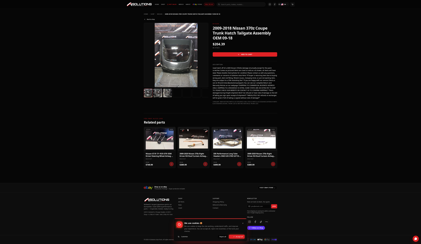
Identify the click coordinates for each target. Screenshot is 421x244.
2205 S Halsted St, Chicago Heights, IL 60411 (157, 212)
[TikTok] (261, 221)
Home (146, 14)
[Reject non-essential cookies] (243, 223)
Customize (184, 237)
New (180, 205)
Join (274, 206)
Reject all (222, 237)
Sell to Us (209, 4)
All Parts (181, 202)
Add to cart (246, 54)
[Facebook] (275, 4)
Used (180, 208)
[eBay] (266, 221)
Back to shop (151, 19)
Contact (215, 208)
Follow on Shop (257, 228)
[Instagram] (270, 4)
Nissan (159, 14)
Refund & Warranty (220, 205)
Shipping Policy (218, 202)
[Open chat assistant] (416, 239)
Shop (152, 14)
